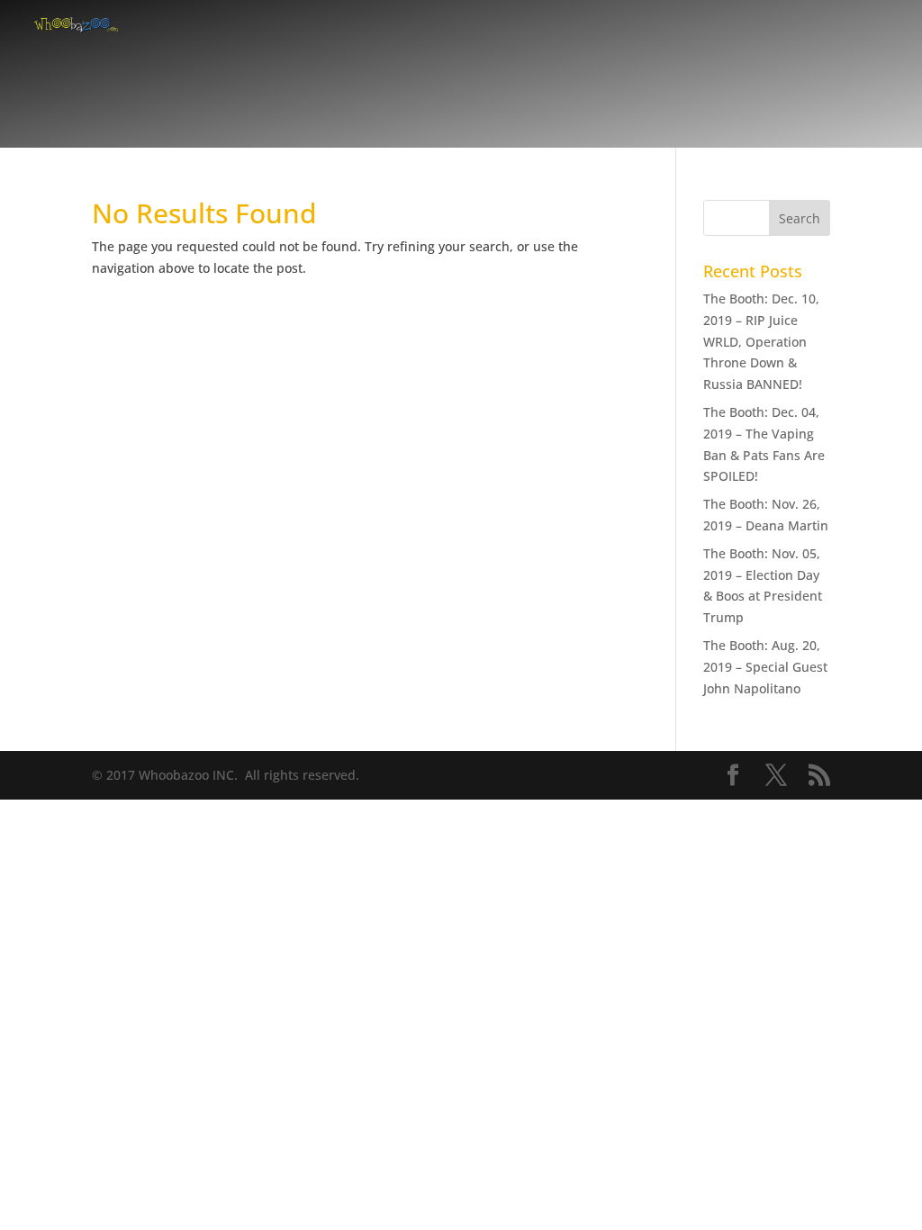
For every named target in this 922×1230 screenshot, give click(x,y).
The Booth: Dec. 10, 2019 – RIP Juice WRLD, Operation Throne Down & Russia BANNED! (761, 341)
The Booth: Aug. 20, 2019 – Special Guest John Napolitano (765, 667)
